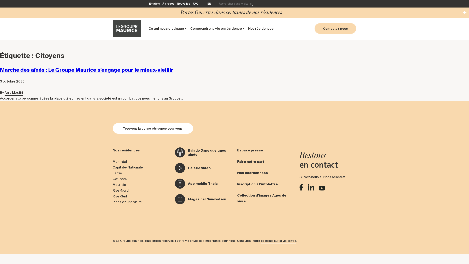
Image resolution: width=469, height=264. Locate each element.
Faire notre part (250, 162)
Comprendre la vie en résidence (216, 28)
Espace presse (250, 150)
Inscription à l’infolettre (257, 184)
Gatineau (120, 179)
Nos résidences (261, 28)
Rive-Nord (121, 190)
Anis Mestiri (14, 92)
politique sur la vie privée (278, 240)
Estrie (117, 173)
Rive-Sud (120, 196)
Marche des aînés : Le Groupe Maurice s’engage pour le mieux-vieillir (86, 70)
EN (209, 3)
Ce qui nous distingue (166, 28)
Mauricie (119, 185)
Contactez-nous (335, 28)
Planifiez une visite (127, 202)
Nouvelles (183, 3)
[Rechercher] (251, 4)
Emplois (154, 3)
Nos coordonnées (252, 173)
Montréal (120, 162)
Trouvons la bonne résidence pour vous (153, 128)
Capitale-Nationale (128, 167)
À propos (168, 3)
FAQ (195, 3)
